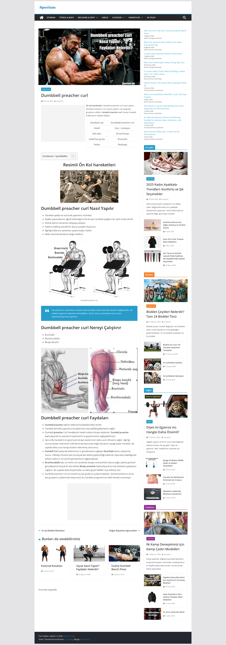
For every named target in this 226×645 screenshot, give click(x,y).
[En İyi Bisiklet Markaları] (152, 378)
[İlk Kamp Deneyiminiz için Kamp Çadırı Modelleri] (166, 523)
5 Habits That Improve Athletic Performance (163, 53)
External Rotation (51, 566)
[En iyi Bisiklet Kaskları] (152, 364)
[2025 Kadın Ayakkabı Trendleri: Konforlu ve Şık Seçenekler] (166, 163)
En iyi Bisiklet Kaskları (172, 362)
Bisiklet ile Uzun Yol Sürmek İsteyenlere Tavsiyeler (171, 347)
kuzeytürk (59, 101)
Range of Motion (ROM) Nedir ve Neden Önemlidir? (173, 463)
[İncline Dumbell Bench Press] (124, 546)
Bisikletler (151, 306)
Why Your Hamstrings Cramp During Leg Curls (164, 62)
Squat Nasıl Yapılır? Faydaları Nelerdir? (87, 567)
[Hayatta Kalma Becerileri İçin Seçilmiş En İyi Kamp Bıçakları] (152, 582)
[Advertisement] (63, 123)
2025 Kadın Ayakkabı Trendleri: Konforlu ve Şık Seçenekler (164, 189)
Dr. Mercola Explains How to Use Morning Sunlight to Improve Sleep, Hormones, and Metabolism (162, 120)
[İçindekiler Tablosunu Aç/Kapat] (72, 156)
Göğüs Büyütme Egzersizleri (123, 530)
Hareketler (134, 17)
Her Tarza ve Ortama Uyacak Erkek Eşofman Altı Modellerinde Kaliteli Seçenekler (174, 257)
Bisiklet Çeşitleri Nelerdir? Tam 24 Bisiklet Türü (165, 314)
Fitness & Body (66, 17)
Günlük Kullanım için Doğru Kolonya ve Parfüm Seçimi (174, 225)
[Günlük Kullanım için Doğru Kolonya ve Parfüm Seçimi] (152, 227)
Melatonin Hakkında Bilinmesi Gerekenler (172, 492)
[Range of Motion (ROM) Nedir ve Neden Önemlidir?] (152, 465)
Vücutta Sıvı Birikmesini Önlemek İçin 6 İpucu (173, 478)
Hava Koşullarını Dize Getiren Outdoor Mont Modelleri (173, 597)
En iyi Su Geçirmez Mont (173, 612)
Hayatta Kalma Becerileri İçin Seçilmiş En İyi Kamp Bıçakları (174, 580)
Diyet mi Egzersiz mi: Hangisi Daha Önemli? (162, 429)
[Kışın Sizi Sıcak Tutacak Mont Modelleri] (152, 242)
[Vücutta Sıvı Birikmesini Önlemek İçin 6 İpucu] (152, 480)
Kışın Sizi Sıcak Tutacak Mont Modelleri (173, 240)
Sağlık (105, 17)
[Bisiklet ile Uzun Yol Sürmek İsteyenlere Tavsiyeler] (152, 349)
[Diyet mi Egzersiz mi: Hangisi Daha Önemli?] (166, 406)
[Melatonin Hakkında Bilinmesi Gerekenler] (152, 494)
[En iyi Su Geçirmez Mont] (152, 614)
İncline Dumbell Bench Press (120, 567)
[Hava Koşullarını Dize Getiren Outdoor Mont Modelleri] (152, 599)
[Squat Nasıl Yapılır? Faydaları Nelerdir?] (89, 546)
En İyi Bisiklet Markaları (53, 530)
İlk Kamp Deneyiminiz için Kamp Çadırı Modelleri (165, 546)
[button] (96, 17)
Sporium (51, 17)
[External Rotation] (54, 546)
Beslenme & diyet (86, 17)
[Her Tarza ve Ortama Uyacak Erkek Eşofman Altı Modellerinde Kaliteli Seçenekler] (152, 259)
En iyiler (151, 17)
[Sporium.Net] (41, 17)
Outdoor (117, 17)
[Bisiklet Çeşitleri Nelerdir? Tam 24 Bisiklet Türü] (166, 290)
